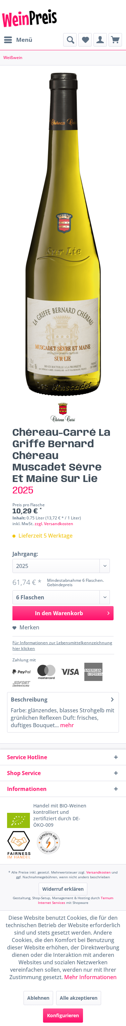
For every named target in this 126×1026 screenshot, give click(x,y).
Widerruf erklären (63, 889)
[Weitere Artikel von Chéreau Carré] (63, 412)
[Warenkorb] (115, 40)
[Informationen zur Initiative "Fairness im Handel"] (19, 845)
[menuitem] (18, 40)
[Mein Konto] (100, 40)
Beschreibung (29, 699)
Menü (24, 40)
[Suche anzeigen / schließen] (70, 40)
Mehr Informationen (90, 977)
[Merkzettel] (85, 40)
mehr (66, 725)
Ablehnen (38, 998)
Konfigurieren (63, 1015)
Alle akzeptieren (78, 998)
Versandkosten (98, 872)
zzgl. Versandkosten (54, 523)
